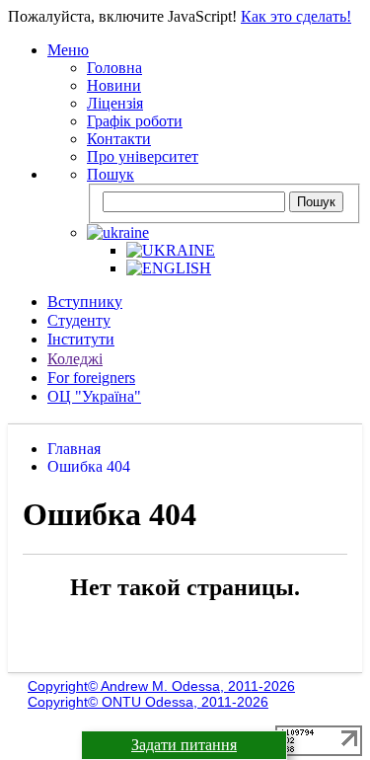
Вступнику (84, 301)
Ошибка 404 (88, 466)
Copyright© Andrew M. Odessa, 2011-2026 (161, 686)
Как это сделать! (296, 16)
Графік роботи (135, 121)
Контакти (119, 138)
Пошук (110, 174)
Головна (114, 67)
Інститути (80, 339)
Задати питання (184, 744)
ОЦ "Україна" (94, 396)
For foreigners (91, 377)
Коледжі (75, 358)
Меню (68, 49)
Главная (74, 448)
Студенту (79, 320)
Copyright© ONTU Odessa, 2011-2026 (148, 702)
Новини (114, 85)
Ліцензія (115, 103)
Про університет (142, 156)
